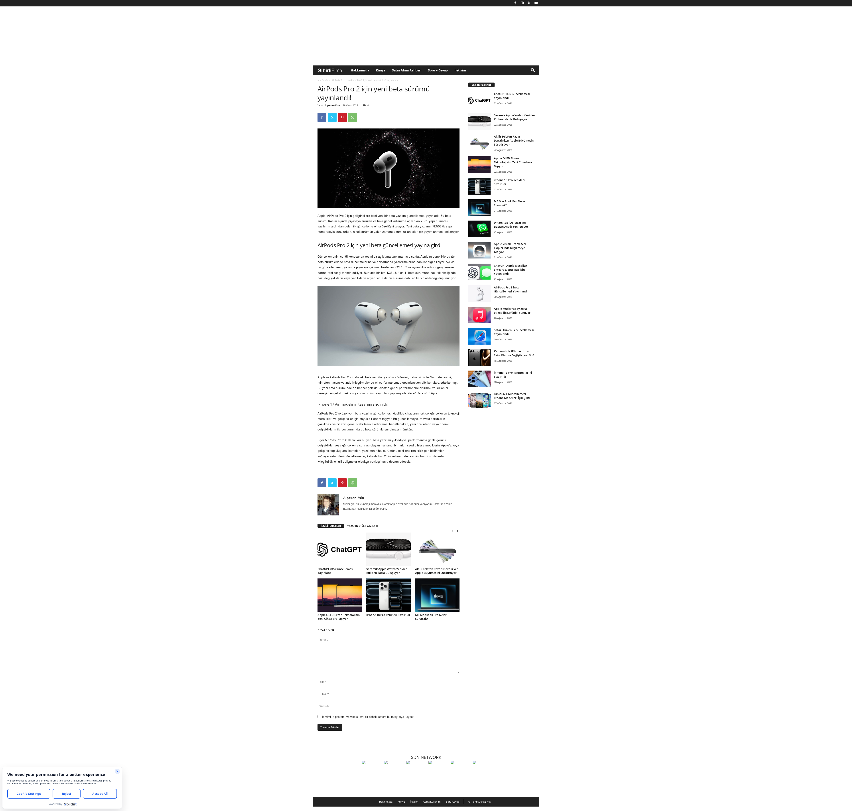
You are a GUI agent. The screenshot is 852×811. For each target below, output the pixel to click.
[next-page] (458, 531)
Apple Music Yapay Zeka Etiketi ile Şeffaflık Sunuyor (512, 311)
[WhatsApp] (352, 117)
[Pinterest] (342, 117)
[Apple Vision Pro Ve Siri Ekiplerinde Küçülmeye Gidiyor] (479, 250)
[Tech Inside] (438, 771)
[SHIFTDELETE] (372, 771)
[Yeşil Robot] (416, 771)
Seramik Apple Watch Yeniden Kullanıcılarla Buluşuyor (386, 571)
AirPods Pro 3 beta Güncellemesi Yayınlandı (511, 289)
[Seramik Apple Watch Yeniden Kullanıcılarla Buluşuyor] (388, 549)
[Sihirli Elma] (394, 771)
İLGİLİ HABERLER (331, 525)
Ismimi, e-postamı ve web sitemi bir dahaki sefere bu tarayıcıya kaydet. (368, 716)
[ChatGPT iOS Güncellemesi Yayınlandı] (340, 549)
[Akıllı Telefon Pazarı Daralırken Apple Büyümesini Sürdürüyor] (437, 549)
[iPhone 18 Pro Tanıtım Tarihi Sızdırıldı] (479, 379)
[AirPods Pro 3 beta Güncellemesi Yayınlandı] (479, 293)
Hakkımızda (360, 70)
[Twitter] (529, 3)
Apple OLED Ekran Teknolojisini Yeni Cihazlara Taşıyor (339, 617)
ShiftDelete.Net (482, 801)
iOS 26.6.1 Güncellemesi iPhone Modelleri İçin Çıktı (512, 396)
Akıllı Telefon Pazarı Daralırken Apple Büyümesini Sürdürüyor (436, 571)
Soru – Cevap (438, 70)
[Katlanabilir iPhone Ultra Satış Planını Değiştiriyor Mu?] (479, 357)
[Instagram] (522, 3)
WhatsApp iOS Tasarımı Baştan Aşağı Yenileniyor (511, 225)
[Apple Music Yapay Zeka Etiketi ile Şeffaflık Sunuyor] (479, 315)
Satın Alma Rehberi (406, 70)
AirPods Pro (338, 80)
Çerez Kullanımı (432, 801)
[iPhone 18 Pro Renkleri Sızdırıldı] (388, 595)
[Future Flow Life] (483, 771)
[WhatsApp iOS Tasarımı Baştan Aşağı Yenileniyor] (479, 229)
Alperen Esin (332, 105)
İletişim (460, 70)
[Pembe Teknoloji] (461, 771)
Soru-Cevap (453, 801)
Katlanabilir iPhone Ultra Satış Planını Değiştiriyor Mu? (514, 353)
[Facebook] (515, 3)
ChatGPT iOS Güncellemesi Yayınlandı (335, 571)
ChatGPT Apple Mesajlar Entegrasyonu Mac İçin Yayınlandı (510, 270)
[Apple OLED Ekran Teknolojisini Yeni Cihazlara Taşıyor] (340, 595)
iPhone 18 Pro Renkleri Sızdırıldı (388, 615)
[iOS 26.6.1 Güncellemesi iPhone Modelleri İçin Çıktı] (479, 400)
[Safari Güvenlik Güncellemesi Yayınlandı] (479, 336)
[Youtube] (536, 3)
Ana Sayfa (323, 80)
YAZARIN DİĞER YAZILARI (362, 525)
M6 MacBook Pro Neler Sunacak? (431, 617)
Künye (380, 70)
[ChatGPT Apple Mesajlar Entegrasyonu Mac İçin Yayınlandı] (479, 272)
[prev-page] (453, 531)
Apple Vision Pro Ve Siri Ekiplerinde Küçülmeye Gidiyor (510, 248)
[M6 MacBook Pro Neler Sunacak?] (437, 595)
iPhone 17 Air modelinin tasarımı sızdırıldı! (353, 404)
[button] (533, 70)
